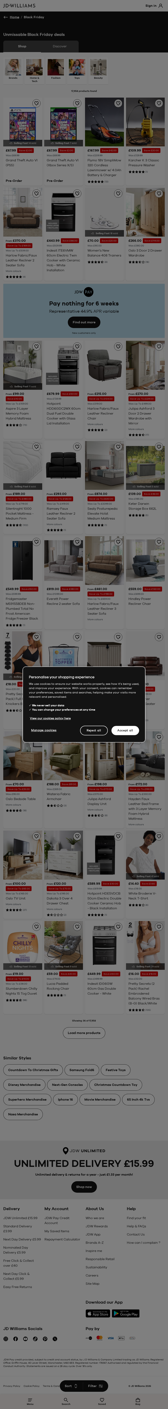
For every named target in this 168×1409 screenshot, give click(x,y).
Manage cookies (44, 730)
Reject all (94, 730)
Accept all (125, 730)
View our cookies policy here (50, 718)
